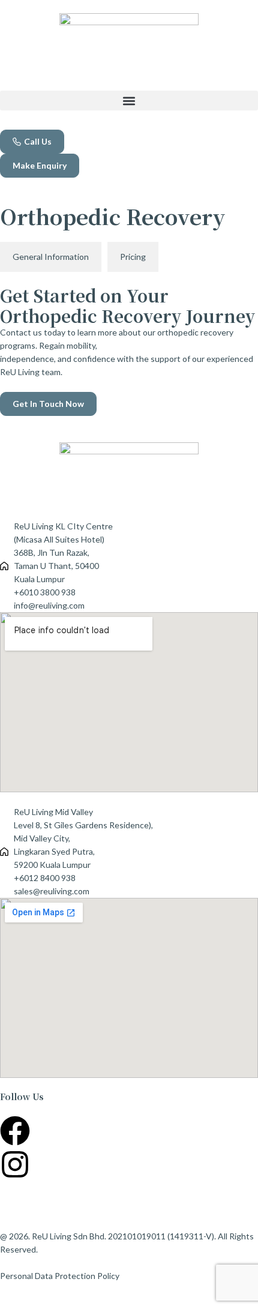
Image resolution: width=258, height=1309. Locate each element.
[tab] (50, 257)
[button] (129, 100)
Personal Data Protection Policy (59, 1276)
